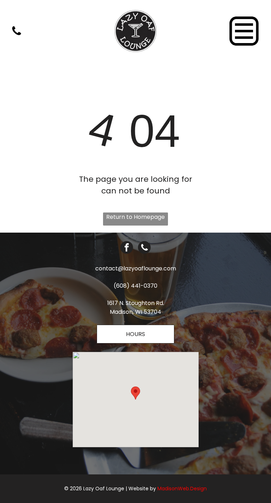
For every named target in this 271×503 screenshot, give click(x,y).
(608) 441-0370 (135, 286)
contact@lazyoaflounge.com (135, 268)
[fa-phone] (16, 35)
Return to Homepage (135, 217)
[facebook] (126, 248)
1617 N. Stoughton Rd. (135, 303)
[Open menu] (244, 31)
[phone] (144, 248)
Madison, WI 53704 (135, 312)
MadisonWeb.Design (182, 488)
